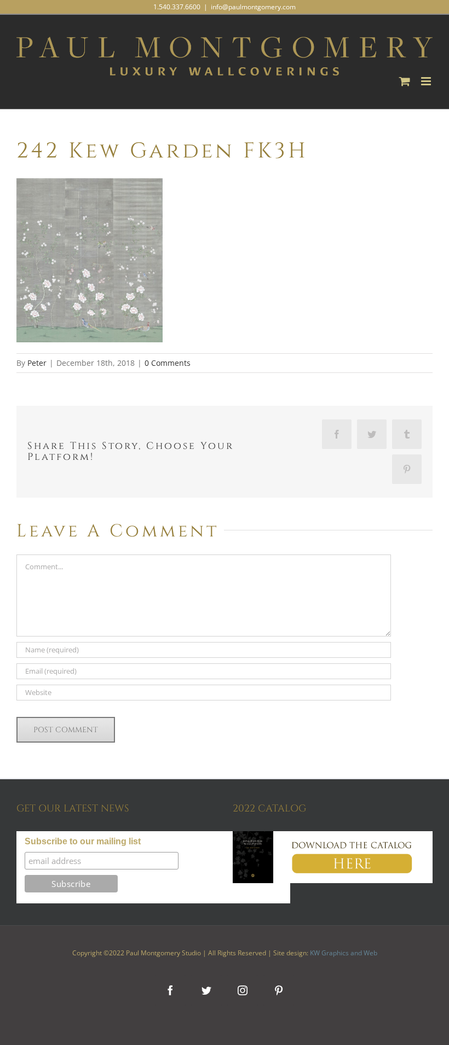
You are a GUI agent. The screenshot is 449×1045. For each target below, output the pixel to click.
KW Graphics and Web (343, 953)
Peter (37, 363)
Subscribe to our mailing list (83, 841)
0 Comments (168, 363)
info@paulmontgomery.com (253, 6)
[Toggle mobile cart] (404, 81)
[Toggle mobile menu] (427, 81)
